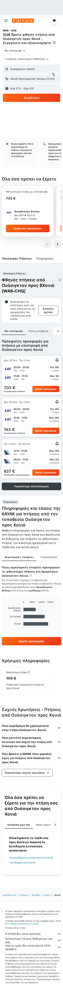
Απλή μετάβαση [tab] (38, 331)
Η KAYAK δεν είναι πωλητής (23, 934)
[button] (6, 20)
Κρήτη (47, 895)
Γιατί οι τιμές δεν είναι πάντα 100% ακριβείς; (27, 947)
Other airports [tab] (44, 824)
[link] (31, 641)
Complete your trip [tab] (18, 824)
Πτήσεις (24, 895)
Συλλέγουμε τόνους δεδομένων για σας (28, 940)
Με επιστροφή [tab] (14, 331)
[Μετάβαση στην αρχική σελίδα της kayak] (23, 21)
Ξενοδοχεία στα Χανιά (22, 862)
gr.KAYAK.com (9, 895)
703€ (6, 35)
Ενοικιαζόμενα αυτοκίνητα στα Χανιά (31, 857)
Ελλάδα (36, 895)
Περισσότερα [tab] (49, 557)
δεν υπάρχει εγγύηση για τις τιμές (22, 923)
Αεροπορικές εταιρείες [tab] (19, 557)
